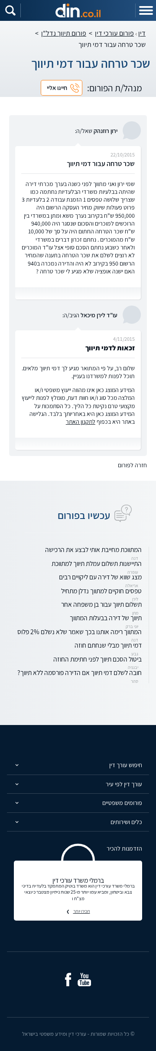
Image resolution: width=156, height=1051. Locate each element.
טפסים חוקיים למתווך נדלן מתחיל (101, 590)
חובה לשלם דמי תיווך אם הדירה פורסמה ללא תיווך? (79, 672)
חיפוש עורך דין (125, 765)
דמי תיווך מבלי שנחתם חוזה (108, 645)
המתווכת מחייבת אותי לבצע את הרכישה (93, 549)
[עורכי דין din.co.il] (78, 10)
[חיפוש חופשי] (10, 10)
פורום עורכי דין (114, 33)
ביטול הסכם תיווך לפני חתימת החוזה (97, 659)
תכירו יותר (81, 911)
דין (142, 33)
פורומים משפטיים (122, 803)
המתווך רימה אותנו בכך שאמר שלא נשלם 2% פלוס (79, 631)
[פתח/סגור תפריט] (145, 10)
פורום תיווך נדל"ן (63, 33)
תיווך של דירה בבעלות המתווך (106, 617)
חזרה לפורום (132, 465)
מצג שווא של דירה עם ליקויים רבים (100, 576)
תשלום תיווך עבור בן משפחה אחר (101, 604)
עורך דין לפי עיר (124, 784)
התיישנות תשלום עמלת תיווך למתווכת (97, 563)
